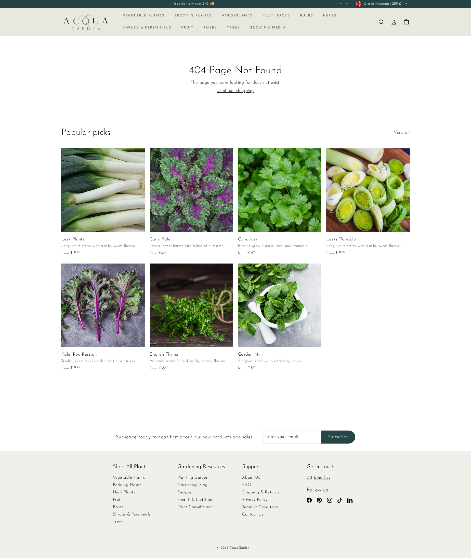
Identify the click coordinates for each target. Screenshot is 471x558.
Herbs (330, 15)
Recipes (184, 492)
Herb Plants (124, 492)
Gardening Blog (192, 485)
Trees (233, 27)
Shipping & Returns (260, 492)
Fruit (187, 27)
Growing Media (268, 27)
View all (402, 132)
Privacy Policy (255, 500)
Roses (210, 27)
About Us (251, 477)
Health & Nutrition (195, 500)
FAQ (246, 485)
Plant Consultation (195, 507)
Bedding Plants (193, 15)
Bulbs (306, 15)
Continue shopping (235, 91)
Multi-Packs (276, 15)
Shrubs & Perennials (147, 27)
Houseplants (237, 15)
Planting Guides (192, 477)
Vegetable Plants (144, 15)
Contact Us (252, 514)
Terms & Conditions (260, 507)
